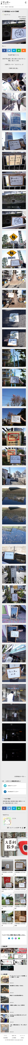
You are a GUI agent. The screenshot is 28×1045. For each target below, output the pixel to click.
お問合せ (22, 1037)
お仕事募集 (14, 1037)
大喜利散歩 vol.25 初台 (20, 889)
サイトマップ (22, 1035)
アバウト (5, 1035)
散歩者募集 (6, 1037)
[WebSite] (23, 827)
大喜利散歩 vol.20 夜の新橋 (20, 924)
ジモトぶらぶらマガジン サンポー (5, 3)
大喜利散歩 (23, 18)
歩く (13, 803)
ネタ (16, 803)
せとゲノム (7, 14)
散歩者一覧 (14, 1035)
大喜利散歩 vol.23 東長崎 (7, 907)
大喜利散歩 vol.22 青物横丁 (20, 907)
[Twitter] (25, 827)
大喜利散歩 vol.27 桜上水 (20, 873)
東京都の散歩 (6, 801)
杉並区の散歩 (14, 801)
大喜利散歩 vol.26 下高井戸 (7, 890)
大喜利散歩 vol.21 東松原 (7, 924)
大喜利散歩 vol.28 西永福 (7, 873)
